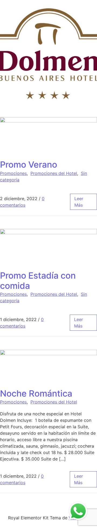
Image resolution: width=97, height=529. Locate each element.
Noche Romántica (36, 393)
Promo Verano (28, 164)
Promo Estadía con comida (38, 280)
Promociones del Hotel (53, 173)
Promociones (13, 173)
